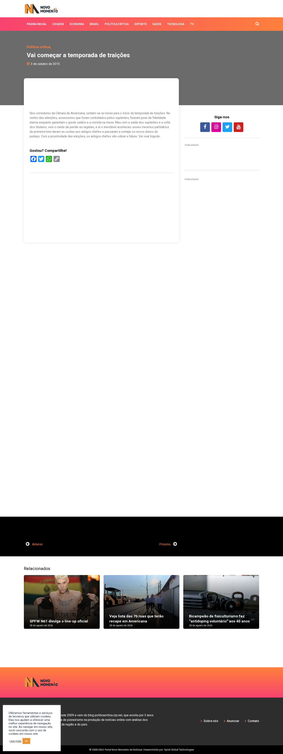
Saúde (156, 24)
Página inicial (37, 24)
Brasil (94, 24)
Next (265, 606)
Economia (77, 24)
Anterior (37, 544)
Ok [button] (26, 741)
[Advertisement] (101, 225)
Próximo (165, 544)
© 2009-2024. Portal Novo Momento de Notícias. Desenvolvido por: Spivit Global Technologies (141, 749)
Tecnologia (175, 24)
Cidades (58, 24)
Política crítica (117, 24)
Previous (18, 606)
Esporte (140, 24)
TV (192, 24)
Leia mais (16, 741)
